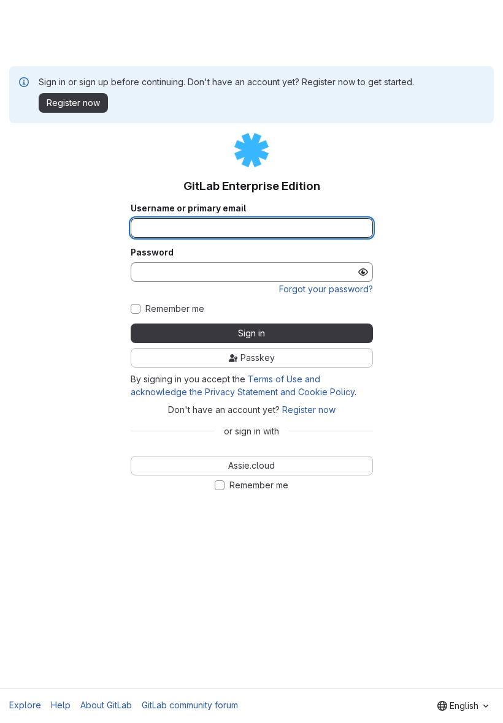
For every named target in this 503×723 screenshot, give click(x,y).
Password (152, 252)
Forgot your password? (326, 289)
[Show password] (363, 272)
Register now (309, 409)
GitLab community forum (190, 705)
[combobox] (463, 705)
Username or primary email (188, 208)
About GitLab (106, 705)
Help (61, 705)
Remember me (174, 309)
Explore (25, 705)
